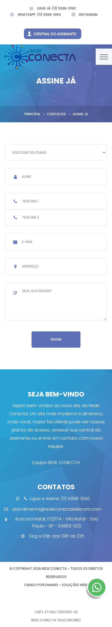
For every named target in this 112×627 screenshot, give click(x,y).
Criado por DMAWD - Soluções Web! (56, 585)
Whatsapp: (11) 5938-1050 (39, 14)
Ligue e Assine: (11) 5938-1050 (60, 498)
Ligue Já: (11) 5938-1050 (56, 8)
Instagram (88, 14)
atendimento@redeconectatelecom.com (56, 509)
